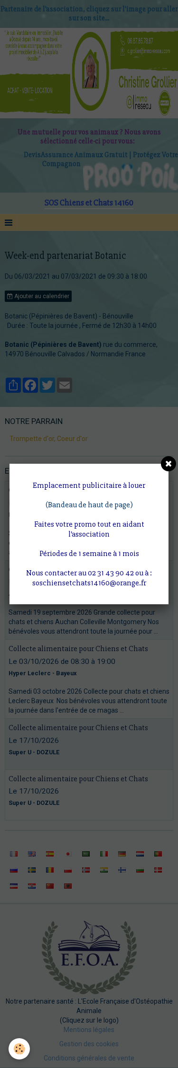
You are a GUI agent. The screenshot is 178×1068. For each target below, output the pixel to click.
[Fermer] (168, 463)
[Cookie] (19, 1048)
